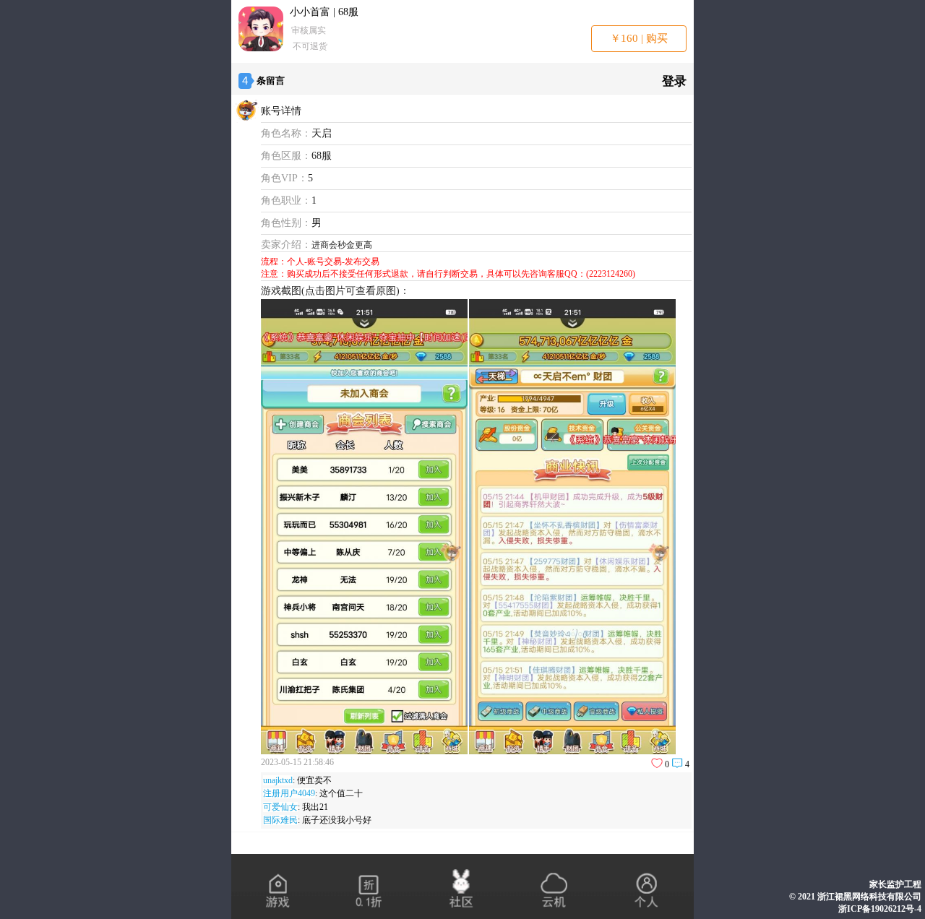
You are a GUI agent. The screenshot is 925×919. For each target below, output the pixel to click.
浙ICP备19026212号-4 (879, 909)
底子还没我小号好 (336, 820)
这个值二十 (341, 793)
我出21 (315, 807)
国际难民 (280, 820)
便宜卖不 (314, 780)
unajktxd (278, 780)
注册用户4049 (289, 793)
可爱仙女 (280, 807)
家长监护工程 (895, 884)
